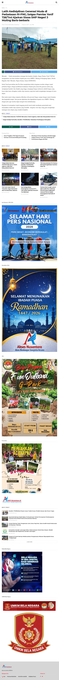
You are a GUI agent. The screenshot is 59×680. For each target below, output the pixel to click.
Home (3, 7)
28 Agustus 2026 (6, 169)
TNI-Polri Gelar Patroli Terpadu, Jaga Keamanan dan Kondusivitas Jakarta (9, 188)
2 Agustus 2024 (25, 24)
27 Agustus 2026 (25, 194)
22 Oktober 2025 (12, 526)
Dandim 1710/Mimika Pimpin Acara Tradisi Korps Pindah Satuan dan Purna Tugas (31, 511)
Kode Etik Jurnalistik (22, 676)
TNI (6, 7)
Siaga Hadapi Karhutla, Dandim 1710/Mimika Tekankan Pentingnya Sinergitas (27, 119)
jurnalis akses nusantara (13, 24)
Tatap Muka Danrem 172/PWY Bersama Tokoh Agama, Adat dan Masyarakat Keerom (29, 116)
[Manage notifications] (3, 677)
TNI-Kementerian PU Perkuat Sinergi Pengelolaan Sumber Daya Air (49, 164)
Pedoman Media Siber (11, 676)
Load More (29, 541)
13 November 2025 (13, 520)
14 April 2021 (12, 533)
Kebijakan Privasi (32, 676)
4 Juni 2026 (11, 539)
